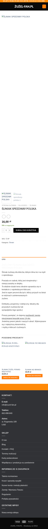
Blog (4, 445)
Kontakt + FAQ (8, 449)
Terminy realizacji (9, 454)
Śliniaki (33, 205)
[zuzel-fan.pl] (24, 6)
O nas (4, 440)
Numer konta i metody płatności (15, 485)
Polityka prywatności (10, 499)
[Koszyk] (44, 6)
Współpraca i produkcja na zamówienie (18, 463)
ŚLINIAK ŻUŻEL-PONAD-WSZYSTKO (11, 371)
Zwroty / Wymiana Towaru (12, 490)
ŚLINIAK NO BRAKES (33, 370)
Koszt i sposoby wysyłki (11, 481)
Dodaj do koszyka (26, 230)
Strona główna (9, 205)
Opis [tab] (3, 259)
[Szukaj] (40, 6)
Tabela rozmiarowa (9, 476)
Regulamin (6, 494)
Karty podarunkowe (10, 458)
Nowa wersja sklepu (10, 513)
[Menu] (3, 6)
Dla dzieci (22, 205)
